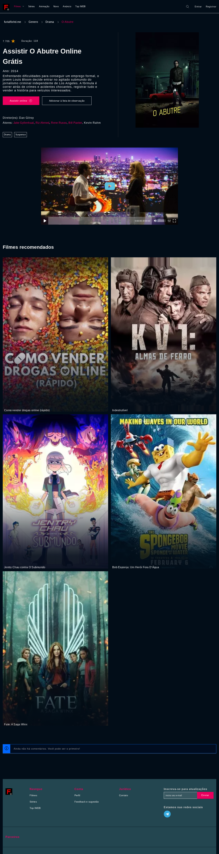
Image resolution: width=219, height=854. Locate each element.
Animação (44, 6)
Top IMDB (80, 6)
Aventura (126, 404)
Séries (31, 6)
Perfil (77, 795)
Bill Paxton (75, 122)
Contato (123, 795)
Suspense (20, 134)
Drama (50, 21)
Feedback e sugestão (86, 801)
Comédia (9, 561)
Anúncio (67, 6)
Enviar (205, 795)
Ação (16, 404)
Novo (56, 6)
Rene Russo (59, 122)
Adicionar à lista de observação (67, 100)
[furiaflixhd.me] (7, 6)
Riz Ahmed (42, 122)
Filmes (17, 6)
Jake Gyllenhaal (23, 122)
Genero (33, 21)
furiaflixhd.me (12, 21)
